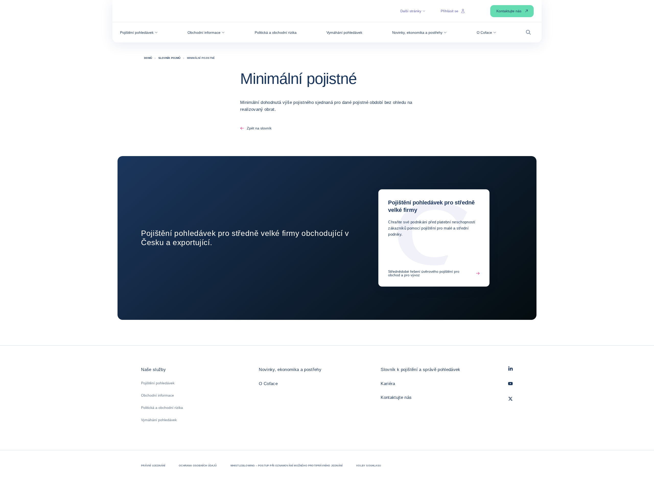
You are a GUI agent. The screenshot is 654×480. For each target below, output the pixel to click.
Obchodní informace (157, 395)
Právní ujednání (153, 465)
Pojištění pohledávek (157, 383)
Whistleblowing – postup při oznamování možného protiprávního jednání (286, 465)
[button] (139, 32)
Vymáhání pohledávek (159, 420)
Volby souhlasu (368, 465)
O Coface (268, 383)
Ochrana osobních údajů (198, 465)
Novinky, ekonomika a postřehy (290, 369)
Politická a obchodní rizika (162, 408)
